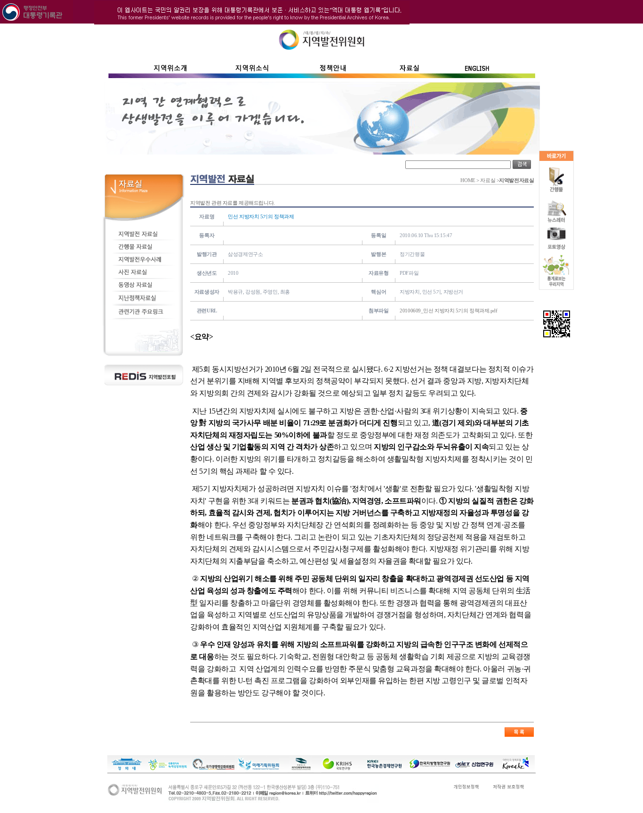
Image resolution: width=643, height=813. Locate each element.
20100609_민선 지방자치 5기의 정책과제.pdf (448, 310)
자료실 (487, 180)
